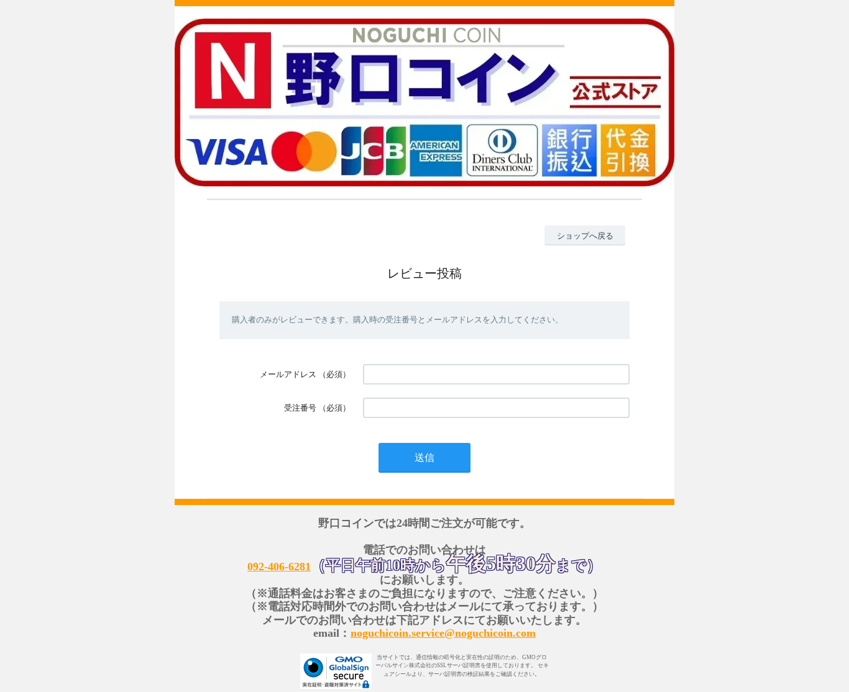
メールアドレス (288, 374)
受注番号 (300, 407)
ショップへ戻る (585, 235)
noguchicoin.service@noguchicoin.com (443, 633)
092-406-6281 (279, 566)
